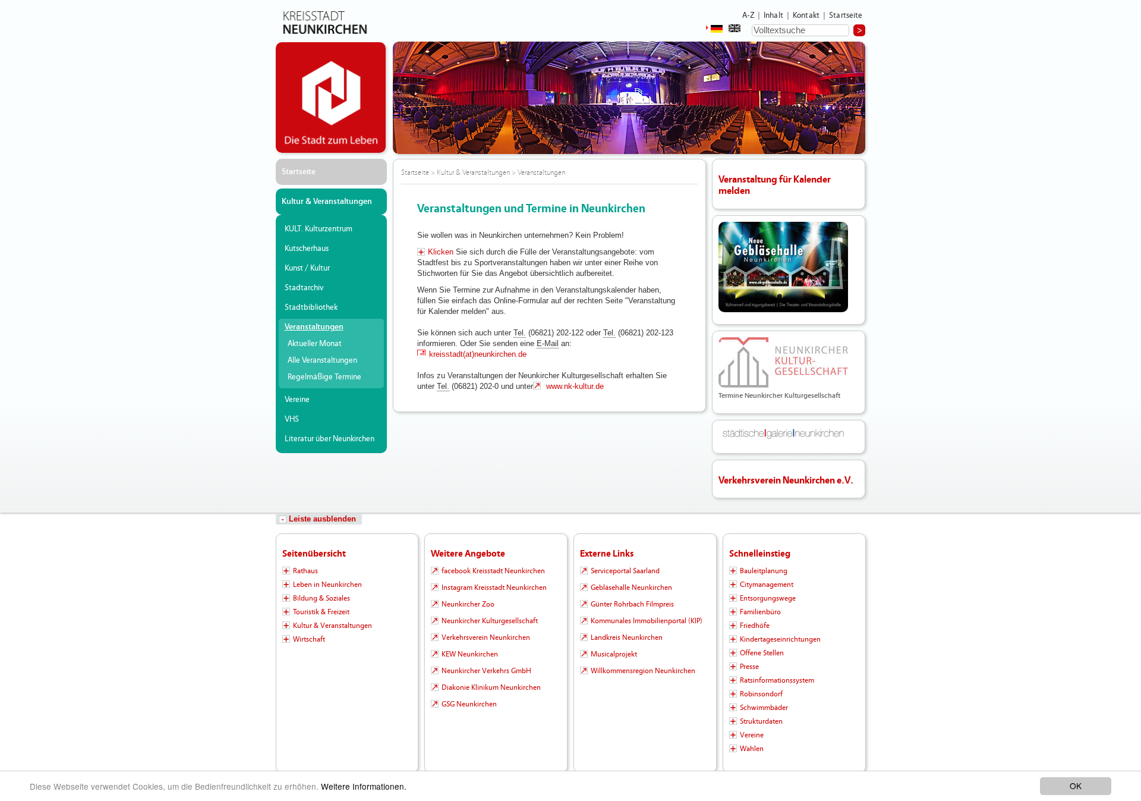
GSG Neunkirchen (469, 704)
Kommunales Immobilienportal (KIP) (646, 621)
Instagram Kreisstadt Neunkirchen (494, 587)
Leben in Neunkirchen (327, 584)
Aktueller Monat (315, 343)
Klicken (440, 251)
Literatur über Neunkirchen (329, 439)
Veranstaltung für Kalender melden (774, 185)
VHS (292, 419)
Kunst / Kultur (307, 268)
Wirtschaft (309, 639)
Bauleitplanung (763, 571)
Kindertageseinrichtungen (780, 639)
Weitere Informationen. (363, 786)
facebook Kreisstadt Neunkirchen (493, 571)
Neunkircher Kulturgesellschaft (490, 621)
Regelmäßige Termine (324, 377)
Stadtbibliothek (311, 307)
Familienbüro (760, 612)
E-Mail (548, 343)
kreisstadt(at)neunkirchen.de (478, 354)
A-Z (748, 15)
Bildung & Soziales (321, 598)
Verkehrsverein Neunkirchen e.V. (785, 480)
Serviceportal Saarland (625, 571)
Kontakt (806, 15)
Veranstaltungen (314, 327)
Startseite (846, 15)
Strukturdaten (761, 721)
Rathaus (305, 571)
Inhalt (773, 15)
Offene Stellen (762, 653)
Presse (749, 666)
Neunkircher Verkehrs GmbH (486, 671)
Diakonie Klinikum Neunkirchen (491, 687)
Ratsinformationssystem (777, 680)
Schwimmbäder (764, 707)
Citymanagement (766, 584)
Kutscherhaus (307, 248)
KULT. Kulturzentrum (318, 229)
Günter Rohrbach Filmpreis (632, 604)
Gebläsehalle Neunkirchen (631, 587)
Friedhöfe (755, 625)
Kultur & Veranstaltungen (327, 201)
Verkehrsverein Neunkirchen (486, 637)
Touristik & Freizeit (321, 612)
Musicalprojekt (614, 654)
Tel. (519, 332)
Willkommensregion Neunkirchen (643, 671)
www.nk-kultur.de (574, 386)
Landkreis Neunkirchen (627, 637)
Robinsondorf (761, 694)
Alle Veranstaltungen (322, 360)
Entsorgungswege (768, 598)
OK (1076, 785)
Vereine (297, 399)
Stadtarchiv (304, 288)
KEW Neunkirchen (470, 654)
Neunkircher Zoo (468, 604)
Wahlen (752, 749)
